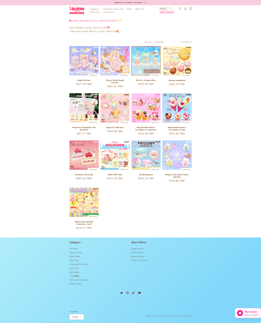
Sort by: (148, 42)
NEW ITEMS (74, 256)
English (75, 317)
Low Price (74, 268)
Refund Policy (137, 256)
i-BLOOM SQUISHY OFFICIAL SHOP (164, 316)
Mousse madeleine (177, 80)
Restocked (74, 272)
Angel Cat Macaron (115, 127)
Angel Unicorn (84, 80)
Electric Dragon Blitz (146, 80)
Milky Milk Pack (115, 174)
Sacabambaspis (146, 174)
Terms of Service (139, 260)
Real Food (73, 260)
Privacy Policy (137, 252)
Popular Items (76, 252)
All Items (73, 249)
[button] (95, 9)
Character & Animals (79, 264)
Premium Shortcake (84, 174)
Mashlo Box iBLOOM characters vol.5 (84, 223)
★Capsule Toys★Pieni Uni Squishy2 (84, 128)
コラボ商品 (74, 276)
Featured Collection (78, 280)
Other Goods (75, 283)
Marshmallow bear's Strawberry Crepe (177, 128)
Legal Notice (137, 249)
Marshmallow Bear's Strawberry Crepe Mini (146, 128)
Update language (166, 12)
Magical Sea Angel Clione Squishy (176, 175)
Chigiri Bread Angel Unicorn (115, 81)
